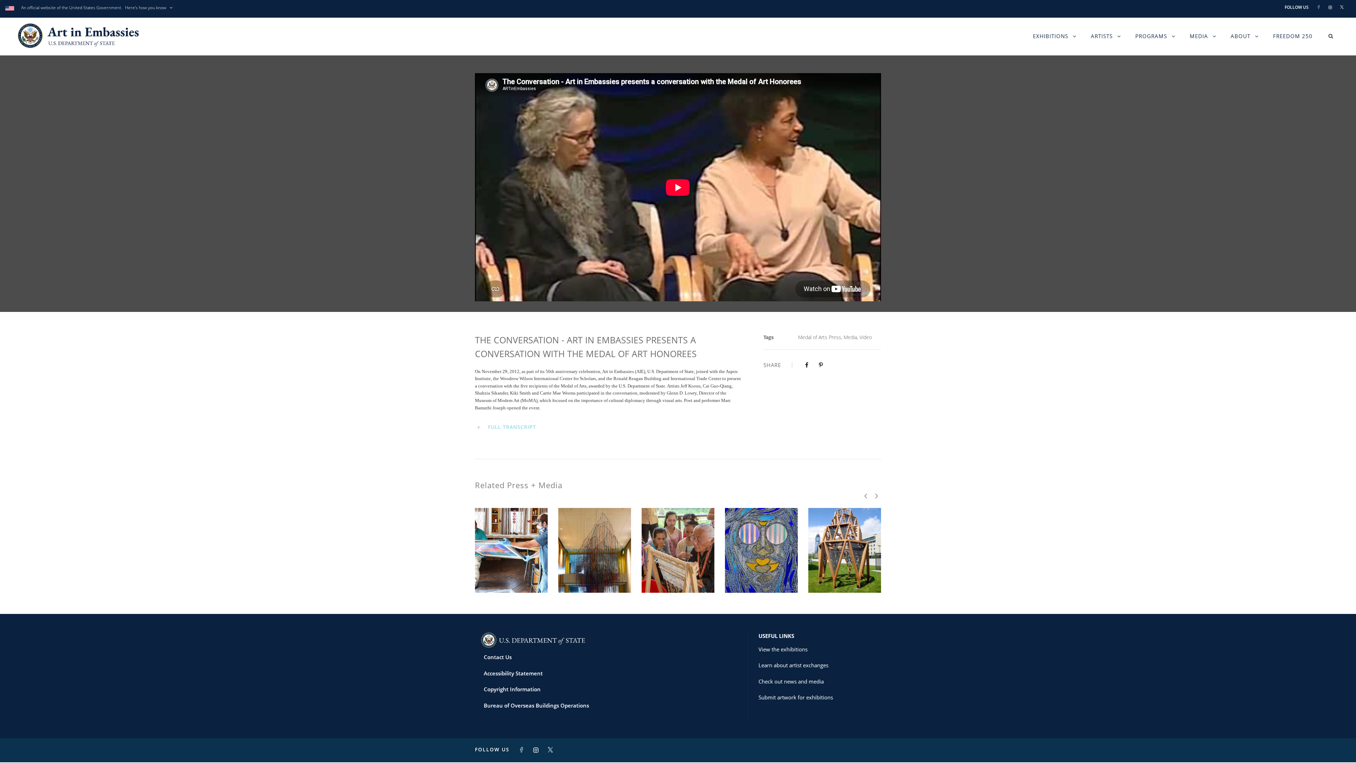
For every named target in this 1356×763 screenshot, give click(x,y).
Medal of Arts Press (819, 337)
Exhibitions (1050, 36)
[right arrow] (876, 496)
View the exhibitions (783, 649)
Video (866, 337)
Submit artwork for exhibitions (796, 697)
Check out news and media (791, 681)
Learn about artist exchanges (793, 665)
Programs (1151, 36)
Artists (1102, 36)
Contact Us (498, 657)
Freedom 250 (1293, 36)
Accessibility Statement (513, 673)
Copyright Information (512, 689)
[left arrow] (866, 496)
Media (1199, 36)
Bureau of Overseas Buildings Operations (536, 705)
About (1240, 36)
